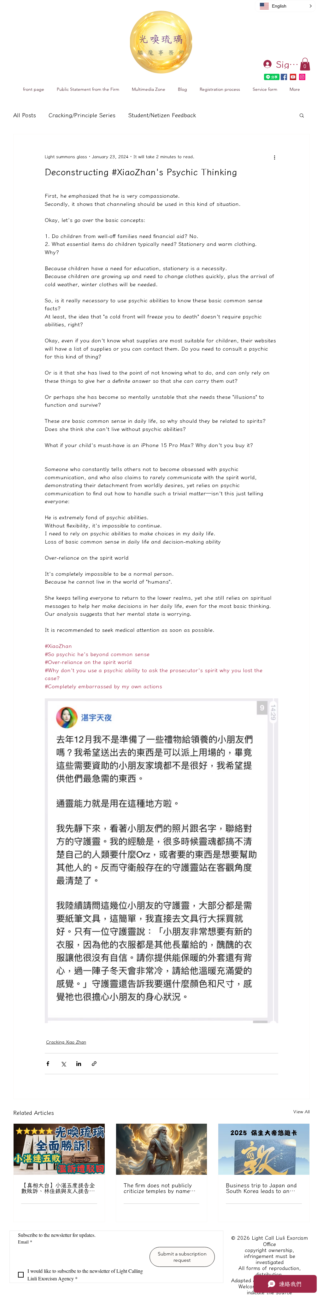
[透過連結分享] (94, 1064)
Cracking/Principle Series (82, 115)
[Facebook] (284, 77)
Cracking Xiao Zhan (66, 1042)
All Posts (24, 115)
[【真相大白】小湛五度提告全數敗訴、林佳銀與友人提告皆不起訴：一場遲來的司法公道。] (59, 1149)
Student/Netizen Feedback (162, 115)
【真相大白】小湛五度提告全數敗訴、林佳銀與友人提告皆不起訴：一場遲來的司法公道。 (58, 1188)
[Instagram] (302, 77)
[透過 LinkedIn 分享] (79, 1064)
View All (301, 1112)
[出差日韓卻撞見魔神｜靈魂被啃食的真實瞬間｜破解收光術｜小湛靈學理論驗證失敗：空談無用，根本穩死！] (263, 1149)
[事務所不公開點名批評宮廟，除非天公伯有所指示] (161, 1149)
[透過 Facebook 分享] (48, 1064)
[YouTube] (293, 77)
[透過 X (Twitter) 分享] (63, 1064)
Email (25, 1241)
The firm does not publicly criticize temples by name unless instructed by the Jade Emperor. (158, 1188)
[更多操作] (274, 157)
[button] (305, 64)
